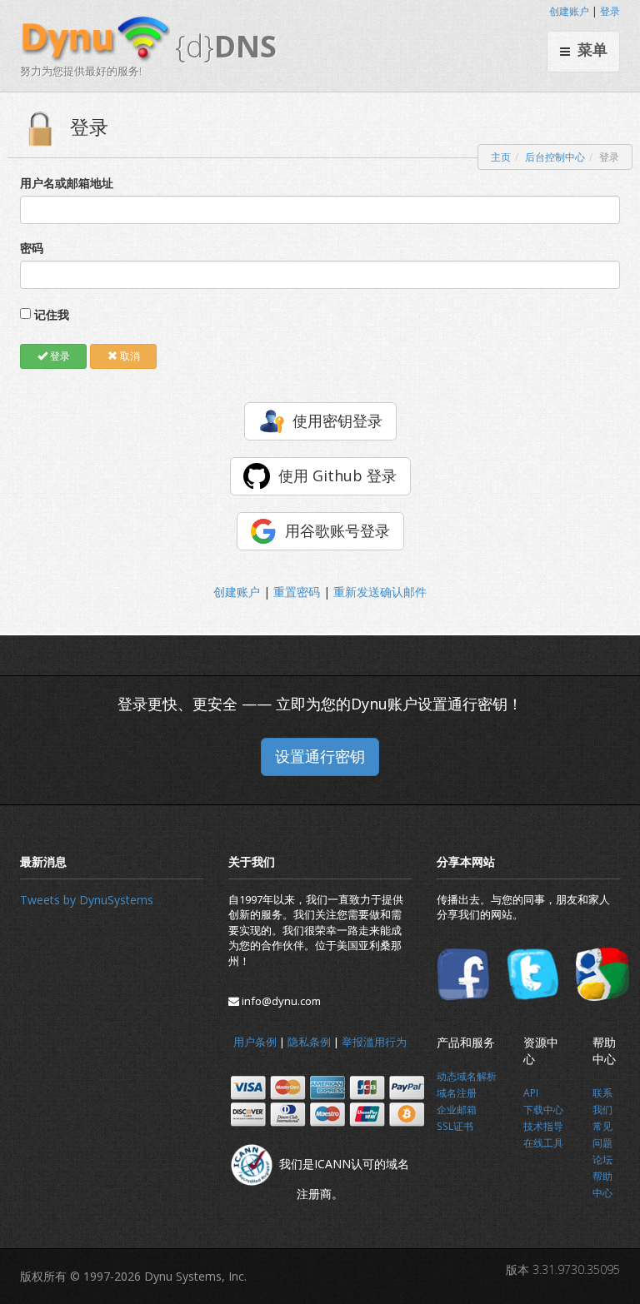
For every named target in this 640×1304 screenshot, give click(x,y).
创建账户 (569, 11)
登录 (610, 11)
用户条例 (255, 1041)
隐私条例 (309, 1041)
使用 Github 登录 (337, 475)
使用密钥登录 (337, 421)
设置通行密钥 (320, 756)
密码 (31, 248)
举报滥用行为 (374, 1041)
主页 (501, 157)
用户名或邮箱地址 (66, 183)
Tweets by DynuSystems (86, 900)
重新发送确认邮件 (380, 592)
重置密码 (296, 592)
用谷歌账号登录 (337, 530)
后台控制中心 (555, 157)
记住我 (51, 314)
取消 (129, 356)
